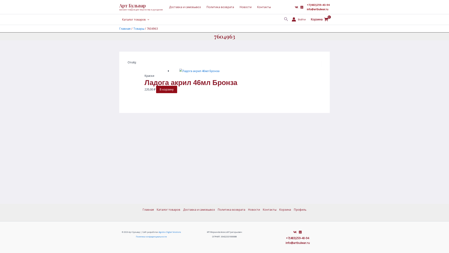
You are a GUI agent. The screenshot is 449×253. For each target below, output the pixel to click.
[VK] (296, 7)
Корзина (285, 210)
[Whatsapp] (301, 7)
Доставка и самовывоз (185, 7)
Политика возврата (220, 7)
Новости (246, 7)
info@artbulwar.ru (317, 9)
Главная (148, 210)
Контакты (264, 7)
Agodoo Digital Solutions (170, 232)
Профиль (300, 210)
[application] (147, 19)
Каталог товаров (134, 19)
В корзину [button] (167, 89)
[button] (286, 19)
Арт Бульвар (132, 5)
